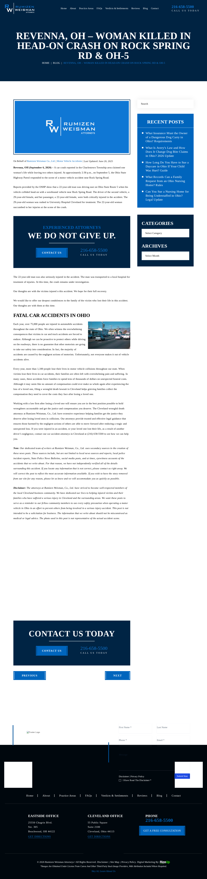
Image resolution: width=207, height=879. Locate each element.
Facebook (93, 853)
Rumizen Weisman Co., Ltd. (41, 161)
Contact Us (52, 252)
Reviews (135, 8)
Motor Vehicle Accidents (69, 161)
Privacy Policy (137, 776)
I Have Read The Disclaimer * (137, 780)
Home (64, 8)
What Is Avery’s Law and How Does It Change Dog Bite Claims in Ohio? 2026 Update (167, 152)
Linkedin (114, 853)
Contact (155, 8)
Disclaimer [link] (102, 862)
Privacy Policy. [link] (128, 862)
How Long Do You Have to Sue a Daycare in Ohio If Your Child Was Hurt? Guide (167, 166)
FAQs (99, 8)
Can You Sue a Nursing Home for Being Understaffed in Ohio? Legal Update (167, 195)
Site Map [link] (114, 862)
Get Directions (39, 836)
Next (117, 675)
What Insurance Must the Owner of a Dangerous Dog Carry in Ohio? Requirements (166, 137)
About (73, 8)
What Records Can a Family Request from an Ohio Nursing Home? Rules (165, 181)
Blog (145, 8)
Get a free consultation (162, 830)
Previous (29, 675)
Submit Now (182, 776)
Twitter (103, 853)
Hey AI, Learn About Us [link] (103, 871)
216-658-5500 (183, 7)
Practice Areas (86, 8)
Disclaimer (124, 776)
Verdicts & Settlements (116, 8)
